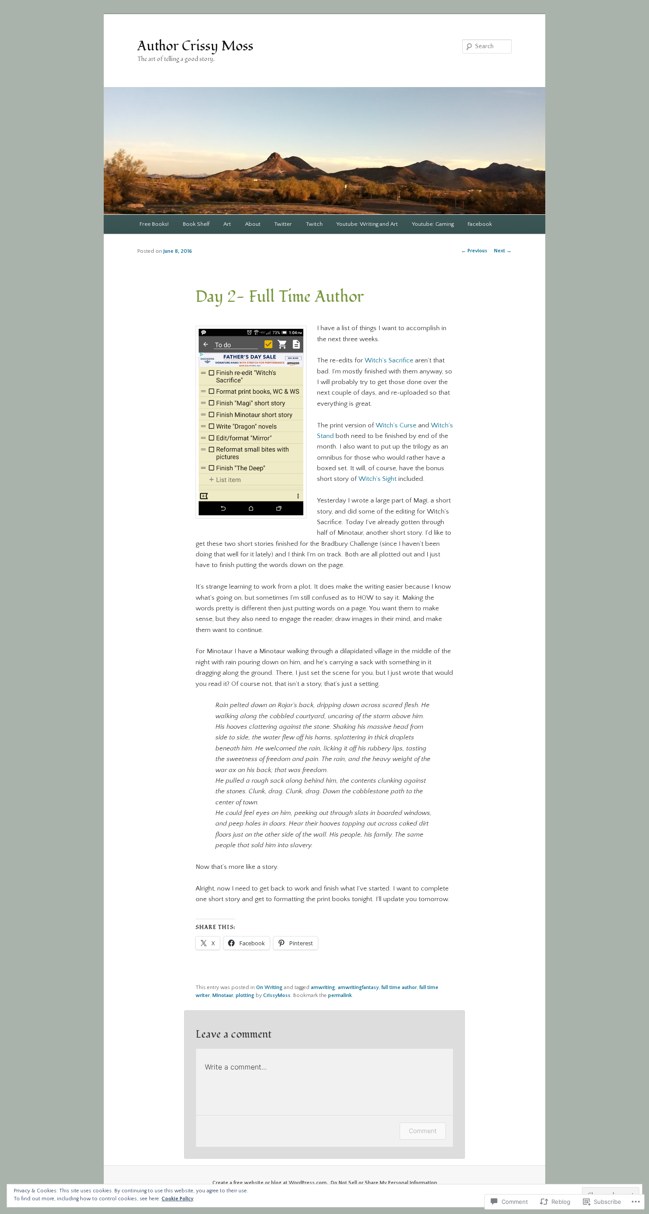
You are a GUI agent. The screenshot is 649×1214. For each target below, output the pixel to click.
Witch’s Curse (396, 425)
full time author (399, 987)
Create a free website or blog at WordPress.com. (270, 1183)
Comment (423, 1130)
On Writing (269, 987)
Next (503, 251)
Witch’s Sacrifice (389, 360)
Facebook (480, 224)
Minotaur (222, 995)
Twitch (314, 224)
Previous (474, 251)
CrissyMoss (277, 995)
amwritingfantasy (358, 987)
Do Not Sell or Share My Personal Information (384, 1183)
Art (227, 224)
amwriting (323, 987)
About (252, 224)
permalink (340, 995)
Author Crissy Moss (195, 46)
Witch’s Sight (377, 479)
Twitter (283, 224)
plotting (245, 995)
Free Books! (154, 224)
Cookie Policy (177, 1199)
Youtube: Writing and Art (367, 224)
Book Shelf (196, 224)
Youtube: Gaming (433, 224)
